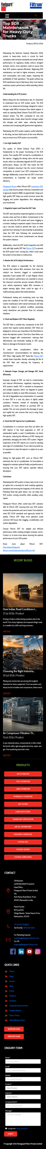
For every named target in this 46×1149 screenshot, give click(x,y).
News (11, 986)
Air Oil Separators (23, 827)
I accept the (17, 1128)
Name (7, 1057)
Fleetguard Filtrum (10, 186)
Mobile (8, 1075)
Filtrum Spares (23, 849)
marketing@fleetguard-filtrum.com (26, 938)
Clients (11, 971)
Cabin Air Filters (23, 812)
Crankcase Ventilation (23, 819)
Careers (12, 981)
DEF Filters (23, 804)
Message (8, 1111)
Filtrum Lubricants (23, 857)
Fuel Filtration (23, 781)
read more (6, 631)
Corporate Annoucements (18, 1005)
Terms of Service (22, 1128)
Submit (10, 1134)
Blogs (11, 976)
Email (7, 1066)
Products (12, 996)
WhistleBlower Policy (17, 1020)
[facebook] (10, 951)
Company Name (11, 1102)
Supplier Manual (15, 1010)
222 (27, 924)
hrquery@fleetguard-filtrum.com (26, 944)
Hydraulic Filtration (23, 796)
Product (8, 1084)
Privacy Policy (14, 1015)
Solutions (12, 1001)
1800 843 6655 (29, 928)
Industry (8, 1093)
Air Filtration (23, 774)
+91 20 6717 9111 (19, 924)
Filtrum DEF (31, 248)
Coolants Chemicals (23, 834)
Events (11, 991)
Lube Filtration (23, 789)
